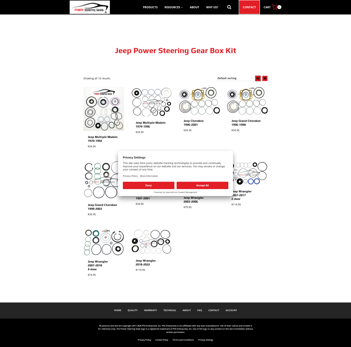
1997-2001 (146, 196)
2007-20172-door (241, 195)
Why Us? (212, 7)
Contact (249, 7)
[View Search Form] (229, 7)
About (194, 7)
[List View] (265, 78)
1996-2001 (194, 122)
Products (150, 7)
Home (117, 310)
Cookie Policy (161, 339)
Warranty (150, 310)
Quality (133, 310)
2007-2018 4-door (98, 265)
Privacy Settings (205, 339)
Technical (169, 310)
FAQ (199, 310)
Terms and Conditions (183, 339)
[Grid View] (258, 78)
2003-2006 (194, 199)
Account (231, 310)
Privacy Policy (144, 339)
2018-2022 (146, 262)
